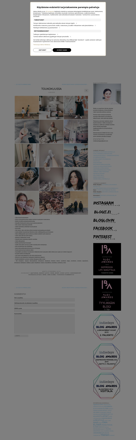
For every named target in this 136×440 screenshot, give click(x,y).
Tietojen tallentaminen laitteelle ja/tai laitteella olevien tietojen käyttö (54, 23)
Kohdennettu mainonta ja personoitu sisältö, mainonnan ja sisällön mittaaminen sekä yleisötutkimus (63, 25)
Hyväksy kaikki (62, 50)
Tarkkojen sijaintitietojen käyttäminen (44, 34)
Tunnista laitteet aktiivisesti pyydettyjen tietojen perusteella (51, 36)
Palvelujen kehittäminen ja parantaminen (45, 28)
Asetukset (42, 50)
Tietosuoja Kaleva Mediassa (41, 44)
